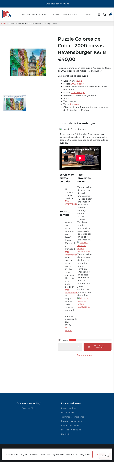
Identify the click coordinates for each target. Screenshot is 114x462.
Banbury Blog (28, 408)
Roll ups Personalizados (34, 14)
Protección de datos (71, 430)
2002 (79, 81)
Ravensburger (78, 92)
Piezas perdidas (68, 408)
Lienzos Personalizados (65, 14)
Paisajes (74, 104)
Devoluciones (67, 412)
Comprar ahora (84, 355)
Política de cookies (70, 425)
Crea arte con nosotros (57, 3)
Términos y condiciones (72, 417)
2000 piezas (77, 83)
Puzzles (88, 14)
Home (3, 24)
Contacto (65, 434)
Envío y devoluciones (71, 421)
